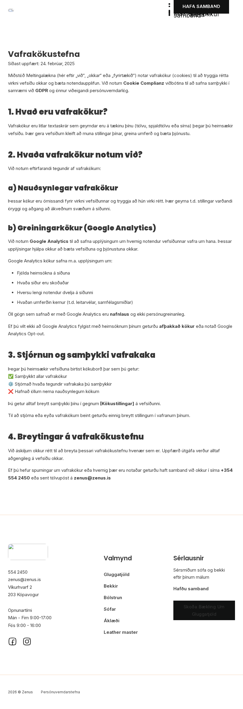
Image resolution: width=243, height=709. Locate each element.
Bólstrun (113, 597)
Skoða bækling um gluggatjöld (204, 610)
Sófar (110, 609)
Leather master (121, 632)
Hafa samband (189, 15)
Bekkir (111, 586)
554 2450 (18, 572)
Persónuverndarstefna (60, 692)
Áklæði (111, 620)
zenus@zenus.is (24, 579)
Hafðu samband (191, 588)
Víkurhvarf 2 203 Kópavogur (23, 591)
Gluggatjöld (117, 574)
